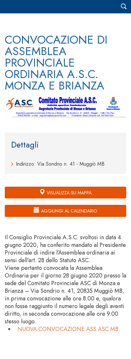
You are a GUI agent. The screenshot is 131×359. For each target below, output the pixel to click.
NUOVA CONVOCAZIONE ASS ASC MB (67, 329)
